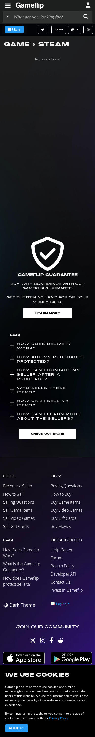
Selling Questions (18, 502)
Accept (16, 728)
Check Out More (47, 433)
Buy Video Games (66, 510)
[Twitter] (33, 641)
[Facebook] (51, 641)
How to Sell (13, 494)
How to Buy (61, 494)
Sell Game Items (17, 510)
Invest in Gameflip (67, 590)
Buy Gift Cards (63, 518)
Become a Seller (17, 486)
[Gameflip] (29, 5)
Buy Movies (61, 526)
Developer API (63, 574)
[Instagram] (42, 641)
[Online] (88, 30)
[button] (85, 17)
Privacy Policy (58, 718)
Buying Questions (66, 486)
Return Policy (62, 566)
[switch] (19, 605)
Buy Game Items (65, 502)
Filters (16, 29)
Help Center (62, 550)
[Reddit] (60, 641)
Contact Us (60, 582)
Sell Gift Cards (16, 526)
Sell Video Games (19, 518)
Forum (56, 558)
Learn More (47, 313)
